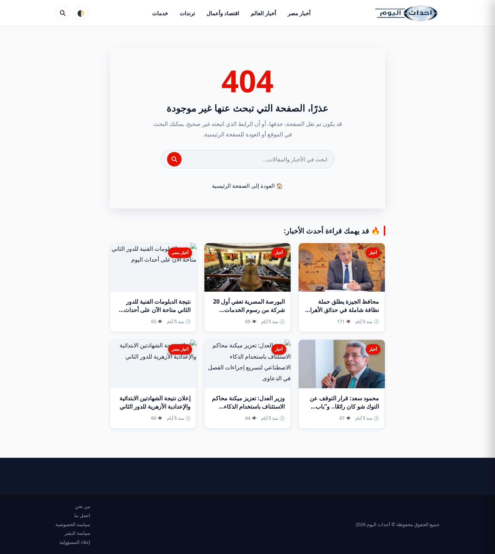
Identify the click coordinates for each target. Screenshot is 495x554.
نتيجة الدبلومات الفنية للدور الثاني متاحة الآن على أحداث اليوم (157, 309)
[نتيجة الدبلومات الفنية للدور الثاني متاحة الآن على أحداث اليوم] (153, 267)
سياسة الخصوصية (72, 524)
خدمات (160, 13)
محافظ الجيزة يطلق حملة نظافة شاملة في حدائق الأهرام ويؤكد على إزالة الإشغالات (343, 309)
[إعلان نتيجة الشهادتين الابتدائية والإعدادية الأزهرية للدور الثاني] (153, 364)
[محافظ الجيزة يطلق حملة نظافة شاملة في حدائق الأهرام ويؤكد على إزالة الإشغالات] (342, 267)
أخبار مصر (299, 13)
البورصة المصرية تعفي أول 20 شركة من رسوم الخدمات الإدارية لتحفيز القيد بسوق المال (247, 309)
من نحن (82, 506)
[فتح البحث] (62, 13)
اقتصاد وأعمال (223, 13)
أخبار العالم (263, 13)
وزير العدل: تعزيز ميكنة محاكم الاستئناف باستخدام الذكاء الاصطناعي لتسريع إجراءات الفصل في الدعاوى (248, 410)
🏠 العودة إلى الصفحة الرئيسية (247, 185)
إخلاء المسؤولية (74, 542)
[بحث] (174, 159)
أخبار (373, 252)
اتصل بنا (82, 515)
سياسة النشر (77, 533)
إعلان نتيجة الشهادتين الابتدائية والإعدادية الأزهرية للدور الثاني (155, 402)
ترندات (187, 13)
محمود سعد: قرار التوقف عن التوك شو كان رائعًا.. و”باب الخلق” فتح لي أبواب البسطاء (344, 406)
